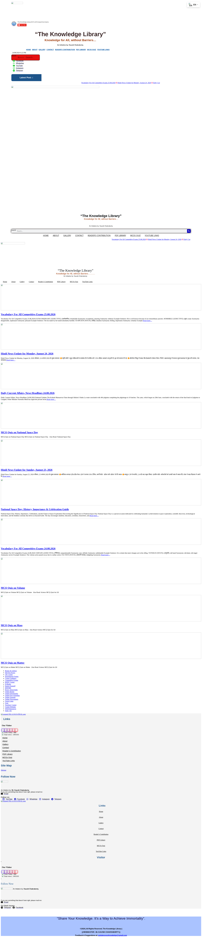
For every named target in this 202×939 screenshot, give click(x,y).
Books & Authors (11, 671)
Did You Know (10, 673)
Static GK (8, 711)
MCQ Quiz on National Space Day (19, 432)
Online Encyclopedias (12, 695)
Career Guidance (10, 678)
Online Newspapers (11, 699)
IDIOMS (8, 688)
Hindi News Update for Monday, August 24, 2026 (115, 83)
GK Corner (9, 675)
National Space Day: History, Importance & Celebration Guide (35, 509)
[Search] (189, 231)
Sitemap (3, 770)
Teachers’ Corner (10, 705)
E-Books (8, 684)
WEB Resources (10, 709)
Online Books (9, 692)
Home (28, 50)
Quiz (6, 703)
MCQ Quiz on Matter (13, 662)
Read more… (147, 321)
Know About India (11, 690)
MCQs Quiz (91, 50)
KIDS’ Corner (10, 682)
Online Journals (10, 697)
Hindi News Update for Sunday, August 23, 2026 (26, 469)
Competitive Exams (11, 680)
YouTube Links (103, 50)
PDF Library (81, 50)
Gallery (42, 50)
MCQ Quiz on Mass (11, 625)
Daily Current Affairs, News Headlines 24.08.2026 (151, 83)
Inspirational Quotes (11, 676)
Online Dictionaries (11, 693)
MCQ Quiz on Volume (13, 587)
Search (14, 56)
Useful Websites (10, 707)
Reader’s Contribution (65, 50)
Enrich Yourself (10, 686)
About (34, 50)
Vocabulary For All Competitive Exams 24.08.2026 (28, 548)
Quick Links (9, 701)
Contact (50, 50)
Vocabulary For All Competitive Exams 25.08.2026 (79, 83)
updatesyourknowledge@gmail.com (112, 935)
